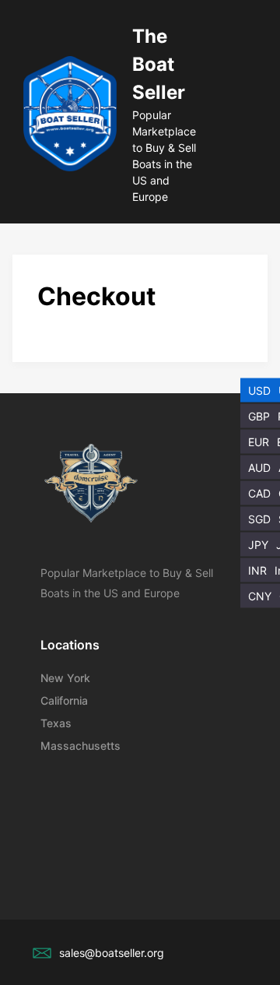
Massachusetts (80, 745)
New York (65, 677)
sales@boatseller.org (111, 952)
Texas (56, 723)
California (64, 700)
